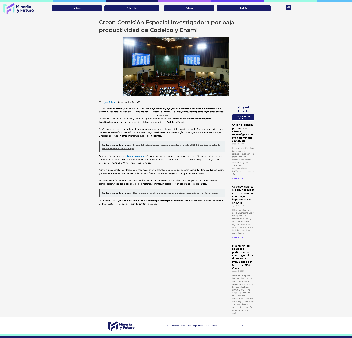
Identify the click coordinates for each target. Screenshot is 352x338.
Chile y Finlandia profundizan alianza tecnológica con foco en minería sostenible (242, 132)
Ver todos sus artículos (243, 117)
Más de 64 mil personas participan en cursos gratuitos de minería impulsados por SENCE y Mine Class (242, 257)
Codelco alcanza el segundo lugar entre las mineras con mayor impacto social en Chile (243, 194)
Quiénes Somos (211, 326)
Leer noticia (237, 179)
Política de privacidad (194, 326)
